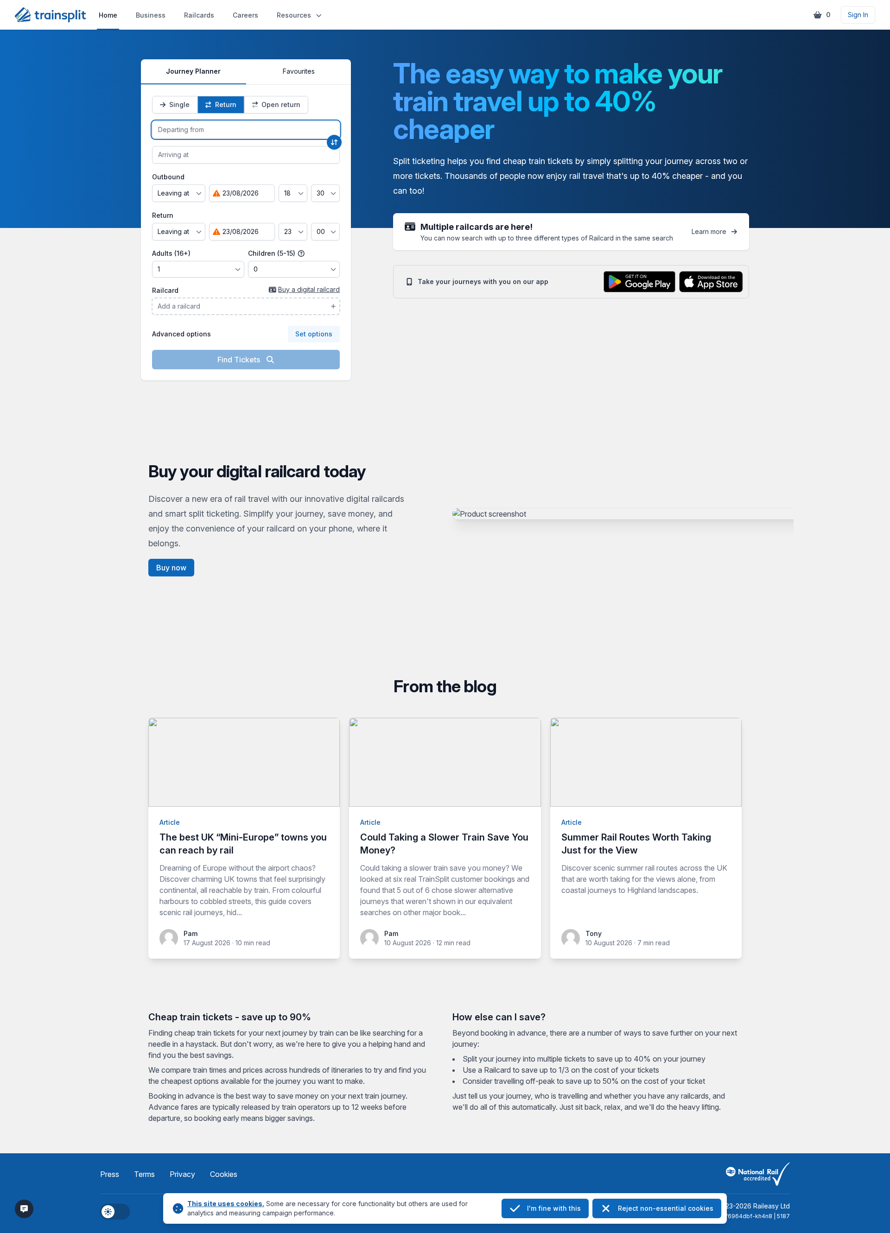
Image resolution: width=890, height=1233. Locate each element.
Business (150, 15)
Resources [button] (294, 15)
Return (162, 215)
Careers (245, 15)
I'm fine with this (554, 1208)
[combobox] (246, 129)
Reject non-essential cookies (665, 1208)
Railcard (165, 290)
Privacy (182, 1174)
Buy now (171, 567)
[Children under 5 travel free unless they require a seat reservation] (301, 253)
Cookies (223, 1174)
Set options (313, 334)
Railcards (199, 15)
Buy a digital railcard (309, 289)
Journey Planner (193, 71)
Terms (144, 1174)
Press (109, 1174)
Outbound (168, 177)
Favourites (299, 71)
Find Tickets (239, 359)
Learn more (709, 231)
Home (108, 15)
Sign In (858, 15)
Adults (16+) (171, 253)
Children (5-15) (272, 253)
